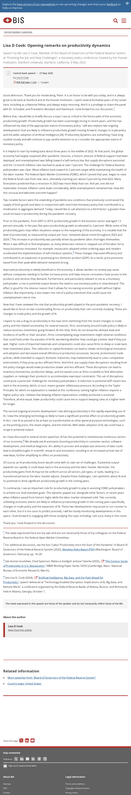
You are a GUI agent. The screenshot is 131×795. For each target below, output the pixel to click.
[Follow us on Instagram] (44, 759)
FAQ (5, 788)
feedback (112, 4)
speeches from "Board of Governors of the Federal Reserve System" (52, 677)
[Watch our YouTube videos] (27, 759)
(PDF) (78, 549)
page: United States (24, 683)
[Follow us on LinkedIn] (22, 759)
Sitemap (7, 784)
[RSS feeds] (33, 759)
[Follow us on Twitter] (16, 759)
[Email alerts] (5, 766)
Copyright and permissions (77, 788)
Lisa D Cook (22, 77)
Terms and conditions (75, 784)
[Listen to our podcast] (39, 759)
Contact (6, 792)
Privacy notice (72, 792)
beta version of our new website (36, 4)
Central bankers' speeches (18, 31)
